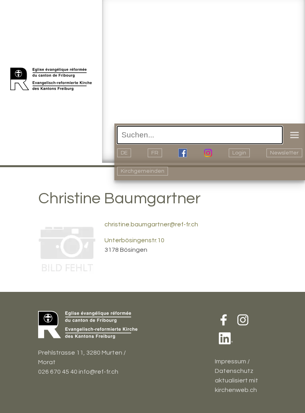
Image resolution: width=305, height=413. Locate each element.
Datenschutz (234, 371)
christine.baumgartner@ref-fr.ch (151, 224)
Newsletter (284, 153)
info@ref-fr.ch (98, 372)
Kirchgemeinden (142, 171)
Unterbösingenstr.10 (134, 240)
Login (239, 153)
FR (154, 153)
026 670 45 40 (57, 372)
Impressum (230, 361)
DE (124, 153)
